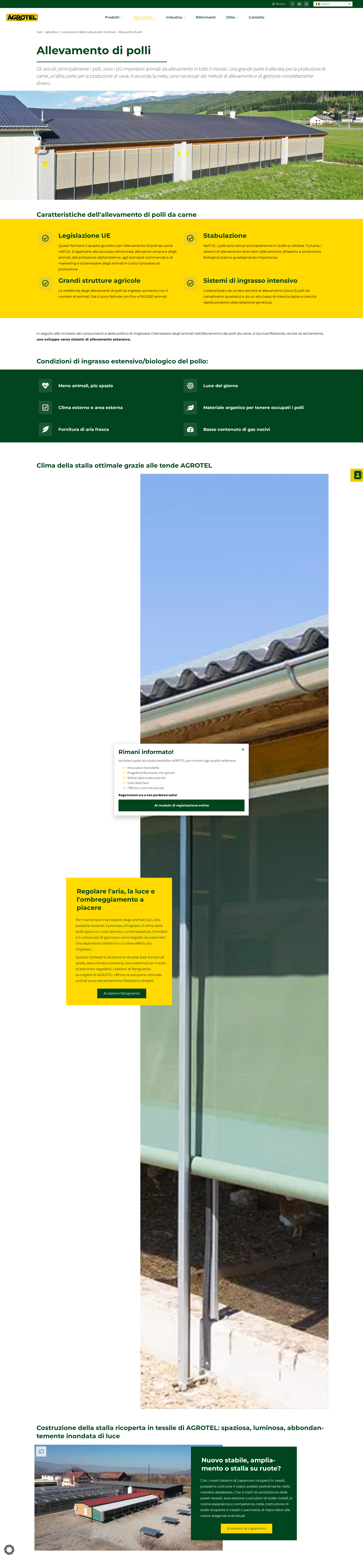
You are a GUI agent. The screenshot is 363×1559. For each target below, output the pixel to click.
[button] (332, 4)
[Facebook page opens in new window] (292, 4)
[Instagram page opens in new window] (306, 4)
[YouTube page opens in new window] (299, 4)
